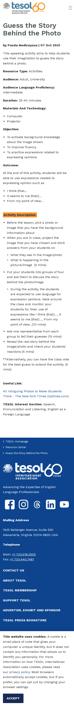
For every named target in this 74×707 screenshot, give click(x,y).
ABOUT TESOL (14, 580)
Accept (13, 698)
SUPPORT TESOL (17, 600)
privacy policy (19, 672)
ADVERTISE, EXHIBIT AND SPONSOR (31, 610)
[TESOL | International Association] (24, 8)
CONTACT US (13, 570)
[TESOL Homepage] (32, 471)
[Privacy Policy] (8, 672)
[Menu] (70, 8)
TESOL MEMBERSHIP (20, 590)
